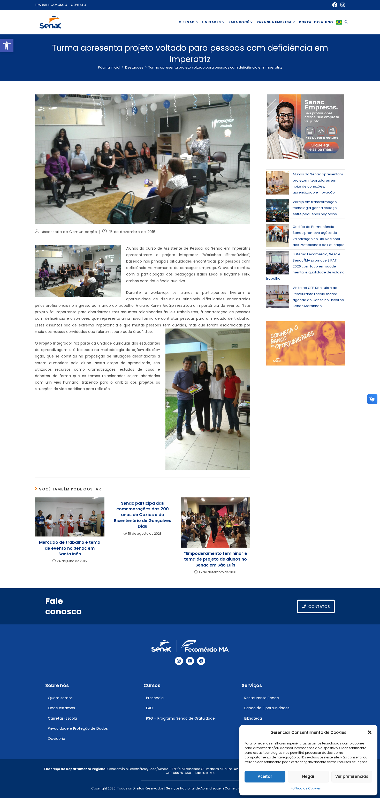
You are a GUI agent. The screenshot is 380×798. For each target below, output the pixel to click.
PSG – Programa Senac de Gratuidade (180, 718)
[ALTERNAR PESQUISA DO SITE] (346, 22)
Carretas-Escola (62, 718)
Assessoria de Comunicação (69, 231)
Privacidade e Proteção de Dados (78, 728)
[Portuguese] (339, 22)
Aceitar (265, 776)
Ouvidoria (56, 738)
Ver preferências (351, 776)
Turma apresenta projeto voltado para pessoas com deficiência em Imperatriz (215, 67)
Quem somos (60, 697)
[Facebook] (201, 661)
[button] (6, 45)
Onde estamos (61, 708)
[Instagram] (179, 661)
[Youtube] (190, 661)
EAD (149, 708)
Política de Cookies (306, 788)
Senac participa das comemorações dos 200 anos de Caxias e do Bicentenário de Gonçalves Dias (142, 515)
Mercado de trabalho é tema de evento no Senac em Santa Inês (69, 548)
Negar (308, 776)
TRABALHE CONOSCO (51, 5)
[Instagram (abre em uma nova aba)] (342, 5)
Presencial (155, 697)
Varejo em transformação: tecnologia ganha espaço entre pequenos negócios (315, 208)
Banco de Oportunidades (267, 708)
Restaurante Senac (261, 697)
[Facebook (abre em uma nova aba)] (335, 5)
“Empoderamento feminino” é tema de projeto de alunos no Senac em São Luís (215, 559)
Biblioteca (253, 718)
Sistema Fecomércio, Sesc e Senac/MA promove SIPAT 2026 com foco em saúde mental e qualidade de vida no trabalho (305, 266)
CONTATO (78, 5)
